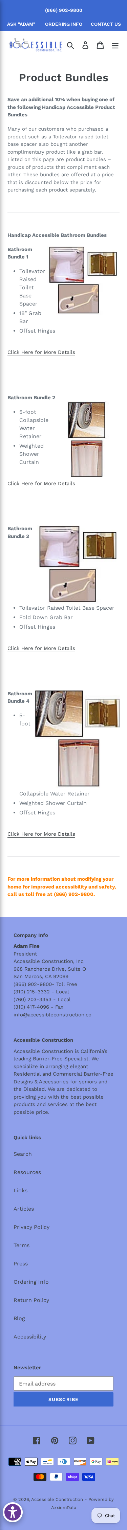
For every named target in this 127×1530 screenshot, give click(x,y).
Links (20, 1190)
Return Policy (31, 1300)
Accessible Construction (57, 1499)
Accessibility (30, 1336)
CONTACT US (106, 24)
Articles (24, 1209)
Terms (21, 1245)
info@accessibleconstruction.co (52, 1015)
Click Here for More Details (41, 352)
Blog (19, 1318)
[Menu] (115, 45)
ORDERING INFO (63, 24)
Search (23, 1154)
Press (21, 1263)
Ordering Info (31, 1282)
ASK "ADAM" (21, 24)
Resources (27, 1172)
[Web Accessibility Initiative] (12, 1512)
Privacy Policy (31, 1227)
